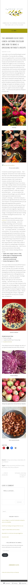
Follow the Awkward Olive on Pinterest (10, 572)
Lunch (11, 460)
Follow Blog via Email (14, 542)
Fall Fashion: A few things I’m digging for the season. (20, 475)
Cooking (8, 460)
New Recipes (4, 467)
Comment (19, 502)
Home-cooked (21, 465)
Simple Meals (20, 460)
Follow (5, 555)
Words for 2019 (5, 537)
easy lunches (12, 465)
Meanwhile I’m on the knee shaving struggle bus (12, 533)
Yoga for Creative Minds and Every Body (10, 529)
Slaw (9, 467)
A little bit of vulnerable (5, 474)
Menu (15, 30)
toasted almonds (7, 342)
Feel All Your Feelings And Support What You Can (12, 526)
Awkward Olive (14, 565)
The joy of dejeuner (14, 467)
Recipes (15, 460)
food (17, 465)
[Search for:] (14, 511)
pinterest (4, 220)
